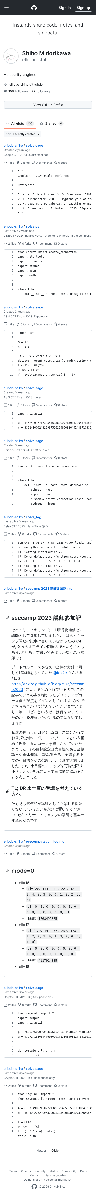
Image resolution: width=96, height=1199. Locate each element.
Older (55, 1150)
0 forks (25, 162)
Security (40, 1171)
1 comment (44, 243)
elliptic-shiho (13, 145)
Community (69, 1171)
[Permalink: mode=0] (8, 870)
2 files (11, 243)
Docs (83, 1171)
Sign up (83, 7)
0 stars (62, 162)
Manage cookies (55, 1175)
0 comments (43, 162)
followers (19, 91)
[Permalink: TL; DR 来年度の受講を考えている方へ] (8, 791)
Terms (13, 1171)
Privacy (26, 1171)
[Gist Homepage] (34, 7)
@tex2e (60, 672)
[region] (48, 192)
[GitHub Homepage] (34, 1187)
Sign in (65, 7)
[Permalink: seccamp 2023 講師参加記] (8, 617)
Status (53, 1171)
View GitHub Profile (48, 105)
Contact (35, 1175)
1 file (10, 162)
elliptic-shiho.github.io (26, 84)
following (40, 91)
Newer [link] (41, 1150)
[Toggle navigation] (6, 8)
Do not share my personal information (48, 1179)
